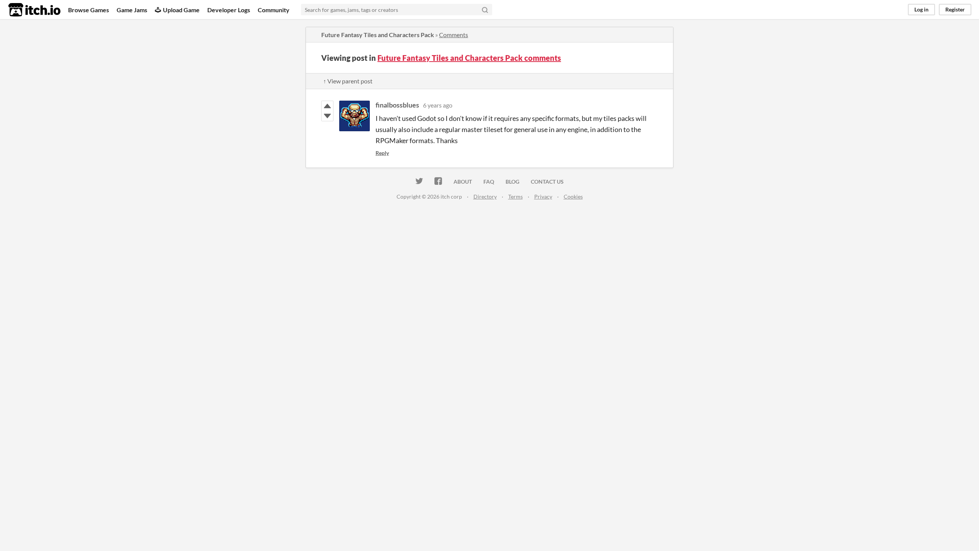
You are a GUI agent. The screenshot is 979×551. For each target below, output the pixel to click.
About (463, 181)
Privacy (543, 196)
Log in (921, 9)
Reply (382, 153)
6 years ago (437, 105)
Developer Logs (228, 9)
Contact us (547, 181)
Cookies (573, 196)
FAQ (488, 181)
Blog (512, 181)
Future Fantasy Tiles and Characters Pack (377, 34)
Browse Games (88, 9)
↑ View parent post (347, 81)
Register (955, 9)
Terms (515, 196)
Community (273, 9)
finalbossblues (397, 105)
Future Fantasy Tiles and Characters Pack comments (469, 57)
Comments (453, 34)
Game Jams (132, 9)
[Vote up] (327, 106)
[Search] (485, 9)
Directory (485, 196)
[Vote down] (327, 116)
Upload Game (181, 9)
